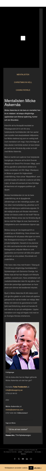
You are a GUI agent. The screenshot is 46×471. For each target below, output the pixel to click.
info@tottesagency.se (14, 390)
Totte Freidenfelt (20, 386)
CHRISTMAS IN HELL (23, 82)
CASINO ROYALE (23, 90)
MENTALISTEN (23, 74)
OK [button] (31, 468)
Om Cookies (38, 452)
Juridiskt (20, 452)
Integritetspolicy (28, 452)
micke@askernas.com (14, 409)
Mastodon (23, 454)
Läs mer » (37, 468)
